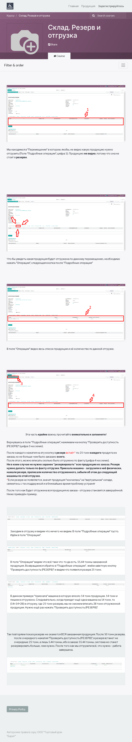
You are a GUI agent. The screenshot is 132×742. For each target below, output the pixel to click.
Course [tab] (60, 55)
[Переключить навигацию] (123, 65)
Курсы (10, 15)
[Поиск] (93, 15)
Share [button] (53, 44)
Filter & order (14, 65)
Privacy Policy (17, 709)
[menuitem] (73, 6)
